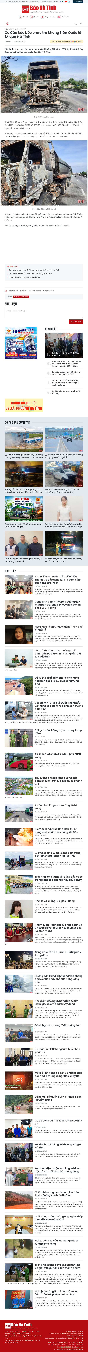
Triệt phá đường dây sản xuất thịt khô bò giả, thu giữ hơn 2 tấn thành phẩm (57, 1266)
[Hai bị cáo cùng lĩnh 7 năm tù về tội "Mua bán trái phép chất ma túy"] (19, 1299)
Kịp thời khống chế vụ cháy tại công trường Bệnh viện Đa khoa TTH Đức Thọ (24, 456)
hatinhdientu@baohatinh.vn (57, 1345)
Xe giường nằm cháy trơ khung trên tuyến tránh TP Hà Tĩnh (34, 270)
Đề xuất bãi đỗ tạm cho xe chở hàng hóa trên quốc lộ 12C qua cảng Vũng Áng (57, 681)
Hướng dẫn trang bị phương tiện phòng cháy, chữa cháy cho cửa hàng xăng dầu (59, 979)
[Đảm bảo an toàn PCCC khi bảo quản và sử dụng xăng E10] (24, 508)
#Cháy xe (23, 291)
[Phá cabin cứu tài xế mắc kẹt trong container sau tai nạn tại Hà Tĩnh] (19, 861)
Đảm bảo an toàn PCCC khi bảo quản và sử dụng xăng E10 (23, 525)
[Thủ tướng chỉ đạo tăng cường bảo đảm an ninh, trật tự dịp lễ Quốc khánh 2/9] (19, 785)
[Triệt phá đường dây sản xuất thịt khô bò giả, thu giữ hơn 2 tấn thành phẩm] (19, 1272)
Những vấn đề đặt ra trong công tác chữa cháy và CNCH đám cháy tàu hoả (23, 490)
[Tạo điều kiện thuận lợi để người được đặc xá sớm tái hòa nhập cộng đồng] (19, 1176)
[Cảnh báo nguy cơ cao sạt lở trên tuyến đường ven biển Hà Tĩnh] (19, 1200)
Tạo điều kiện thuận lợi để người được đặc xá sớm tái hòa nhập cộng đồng (57, 1170)
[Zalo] (69, 1)
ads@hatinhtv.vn (77, 1349)
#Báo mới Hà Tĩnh (35, 291)
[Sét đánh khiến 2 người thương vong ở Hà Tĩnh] (64, 345)
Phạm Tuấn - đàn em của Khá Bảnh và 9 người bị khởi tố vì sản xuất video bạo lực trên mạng (58, 928)
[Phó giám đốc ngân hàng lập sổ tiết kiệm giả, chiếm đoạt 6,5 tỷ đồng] (19, 1009)
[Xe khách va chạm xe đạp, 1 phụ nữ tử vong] (19, 762)
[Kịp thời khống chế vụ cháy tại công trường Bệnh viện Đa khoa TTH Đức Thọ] (24, 439)
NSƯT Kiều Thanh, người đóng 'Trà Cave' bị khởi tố (59, 628)
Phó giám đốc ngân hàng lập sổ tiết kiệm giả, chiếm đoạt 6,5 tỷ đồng (56, 1003)
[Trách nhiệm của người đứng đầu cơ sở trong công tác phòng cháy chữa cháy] (19, 884)
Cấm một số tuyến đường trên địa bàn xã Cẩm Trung (58, 1098)
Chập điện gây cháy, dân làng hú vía (24, 277)
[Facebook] (60, 2)
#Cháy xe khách (48, 291)
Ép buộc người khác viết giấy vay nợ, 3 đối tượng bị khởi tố (66, 373)
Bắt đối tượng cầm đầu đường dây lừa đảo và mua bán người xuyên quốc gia (65, 382)
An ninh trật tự (20, 29)
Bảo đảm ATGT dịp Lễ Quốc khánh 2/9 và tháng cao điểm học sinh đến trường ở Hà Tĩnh (59, 706)
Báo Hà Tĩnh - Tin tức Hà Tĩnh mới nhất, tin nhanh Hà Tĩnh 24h (44, 9)
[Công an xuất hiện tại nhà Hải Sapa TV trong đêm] (19, 960)
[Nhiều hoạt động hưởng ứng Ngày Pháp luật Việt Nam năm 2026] (19, 1224)
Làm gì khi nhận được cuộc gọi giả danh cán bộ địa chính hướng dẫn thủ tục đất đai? (58, 653)
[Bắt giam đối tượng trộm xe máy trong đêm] (19, 738)
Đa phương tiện (50, 17)
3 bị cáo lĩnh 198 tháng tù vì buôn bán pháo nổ (57, 1051)
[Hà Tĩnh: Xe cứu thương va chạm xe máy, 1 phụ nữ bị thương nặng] (64, 474)
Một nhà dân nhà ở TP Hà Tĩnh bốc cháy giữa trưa (30, 273)
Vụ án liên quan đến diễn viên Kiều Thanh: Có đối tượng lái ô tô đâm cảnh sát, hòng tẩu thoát (58, 579)
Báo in (36, 17)
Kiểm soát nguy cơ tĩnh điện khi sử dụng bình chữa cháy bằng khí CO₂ (56, 831)
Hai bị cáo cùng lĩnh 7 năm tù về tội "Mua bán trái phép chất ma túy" (56, 1293)
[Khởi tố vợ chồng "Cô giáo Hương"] (19, 909)
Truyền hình (66, 17)
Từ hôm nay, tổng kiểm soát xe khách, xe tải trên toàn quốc (63, 560)
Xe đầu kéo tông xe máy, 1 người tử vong (66, 392)
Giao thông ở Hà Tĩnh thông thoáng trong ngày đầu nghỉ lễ (64, 456)
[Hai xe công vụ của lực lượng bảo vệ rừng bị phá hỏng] (19, 1248)
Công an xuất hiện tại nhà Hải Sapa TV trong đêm (58, 954)
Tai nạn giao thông (21, 297)
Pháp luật (8, 29)
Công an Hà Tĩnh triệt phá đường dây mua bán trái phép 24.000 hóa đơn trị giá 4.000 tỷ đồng (66, 363)
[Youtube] (66, 2)
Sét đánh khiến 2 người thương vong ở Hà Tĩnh (65, 354)
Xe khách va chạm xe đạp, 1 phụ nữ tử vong (58, 756)
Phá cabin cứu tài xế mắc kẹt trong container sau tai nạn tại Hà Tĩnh (57, 855)
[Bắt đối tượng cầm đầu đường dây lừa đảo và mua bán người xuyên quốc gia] (64, 508)
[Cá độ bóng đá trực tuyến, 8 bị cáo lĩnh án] (19, 1128)
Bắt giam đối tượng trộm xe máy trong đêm (58, 732)
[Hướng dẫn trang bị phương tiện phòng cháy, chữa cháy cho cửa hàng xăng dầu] (19, 984)
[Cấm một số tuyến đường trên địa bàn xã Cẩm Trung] (19, 1104)
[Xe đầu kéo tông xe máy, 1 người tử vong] (19, 813)
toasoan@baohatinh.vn (75, 1345)
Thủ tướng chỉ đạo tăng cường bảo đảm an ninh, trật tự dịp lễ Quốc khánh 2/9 (58, 781)
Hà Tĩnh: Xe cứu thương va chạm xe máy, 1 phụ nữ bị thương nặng (62, 490)
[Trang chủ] (7, 23)
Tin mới (25, 17)
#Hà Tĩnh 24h (13, 291)
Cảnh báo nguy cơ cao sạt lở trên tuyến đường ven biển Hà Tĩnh (57, 1194)
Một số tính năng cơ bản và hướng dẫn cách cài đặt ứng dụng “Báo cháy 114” (58, 1074)
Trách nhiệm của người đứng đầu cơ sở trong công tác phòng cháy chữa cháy (59, 878)
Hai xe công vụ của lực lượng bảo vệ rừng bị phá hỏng (56, 1242)
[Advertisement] (44, 244)
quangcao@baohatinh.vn (62, 1349)
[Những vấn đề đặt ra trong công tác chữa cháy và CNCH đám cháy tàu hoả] (24, 474)
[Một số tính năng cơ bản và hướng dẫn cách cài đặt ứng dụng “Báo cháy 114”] (19, 1080)
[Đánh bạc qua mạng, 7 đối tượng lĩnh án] (19, 1033)
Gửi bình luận (76, 321)
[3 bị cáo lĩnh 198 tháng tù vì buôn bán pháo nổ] (19, 1057)
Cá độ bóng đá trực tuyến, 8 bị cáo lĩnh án (58, 1122)
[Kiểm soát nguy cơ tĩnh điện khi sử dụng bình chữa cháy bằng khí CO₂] (19, 837)
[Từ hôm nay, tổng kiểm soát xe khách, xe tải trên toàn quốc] (64, 543)
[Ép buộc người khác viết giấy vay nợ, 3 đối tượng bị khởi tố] (24, 543)
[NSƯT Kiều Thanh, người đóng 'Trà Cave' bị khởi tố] (19, 634)
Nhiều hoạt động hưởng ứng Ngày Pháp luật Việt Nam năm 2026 (59, 1218)
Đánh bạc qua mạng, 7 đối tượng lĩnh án (57, 1027)
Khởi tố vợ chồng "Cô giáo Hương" (55, 901)
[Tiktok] (63, 1)
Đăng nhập (79, 1)
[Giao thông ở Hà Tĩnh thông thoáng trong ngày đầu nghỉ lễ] (64, 439)
